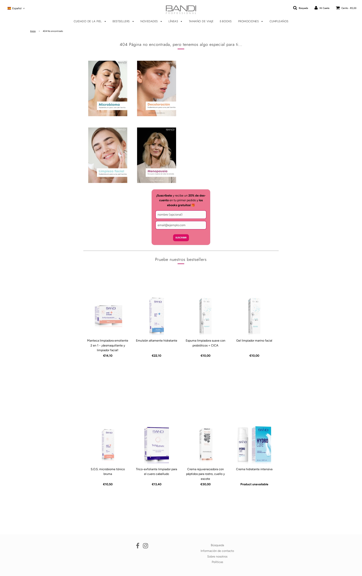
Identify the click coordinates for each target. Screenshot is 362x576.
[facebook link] (137, 547)
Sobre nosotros (217, 556)
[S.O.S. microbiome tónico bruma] (107, 445)
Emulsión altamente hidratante (156, 340)
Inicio (33, 31)
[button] (16, 8)
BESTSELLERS (122, 21)
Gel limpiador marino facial (254, 340)
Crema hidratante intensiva (254, 469)
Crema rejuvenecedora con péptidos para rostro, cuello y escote (205, 474)
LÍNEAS (174, 21)
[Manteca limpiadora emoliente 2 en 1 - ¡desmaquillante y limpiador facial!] (107, 316)
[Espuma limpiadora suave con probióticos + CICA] (205, 316)
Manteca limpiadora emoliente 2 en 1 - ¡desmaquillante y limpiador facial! (107, 345)
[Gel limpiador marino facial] (254, 316)
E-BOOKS (226, 21)
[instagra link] (145, 547)
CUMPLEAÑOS (279, 21)
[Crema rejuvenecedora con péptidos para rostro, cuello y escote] (205, 445)
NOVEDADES (149, 21)
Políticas (217, 562)
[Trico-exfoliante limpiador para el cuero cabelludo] (156, 445)
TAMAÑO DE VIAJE (201, 21)
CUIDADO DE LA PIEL (88, 21)
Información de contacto (217, 551)
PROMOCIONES (249, 21)
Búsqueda (217, 545)
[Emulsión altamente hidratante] (156, 316)
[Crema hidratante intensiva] (254, 445)
